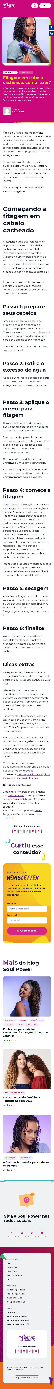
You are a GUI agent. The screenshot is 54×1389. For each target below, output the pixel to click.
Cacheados (10, 1020)
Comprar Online (14, 1302)
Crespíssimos (37, 1020)
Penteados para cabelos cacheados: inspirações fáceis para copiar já (26, 1032)
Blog (9, 1279)
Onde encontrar (14, 1298)
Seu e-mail (12, 915)
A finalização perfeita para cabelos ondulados (26, 1164)
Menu (43, 6)
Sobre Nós (12, 1267)
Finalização (26, 72)
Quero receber (28, 930)
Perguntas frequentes (17, 1316)
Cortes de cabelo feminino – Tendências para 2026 (21, 1099)
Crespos (8, 1025)
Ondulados (26, 1158)
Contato (11, 1312)
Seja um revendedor (16, 1324)
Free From (12, 1271)
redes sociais (16, 795)
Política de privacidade (18, 1320)
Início (9, 1263)
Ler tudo (7, 1040)
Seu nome (11, 904)
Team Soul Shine (14, 1275)
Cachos (23, 1020)
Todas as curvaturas (27, 1025)
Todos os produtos (16, 1290)
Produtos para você (16, 1294)
